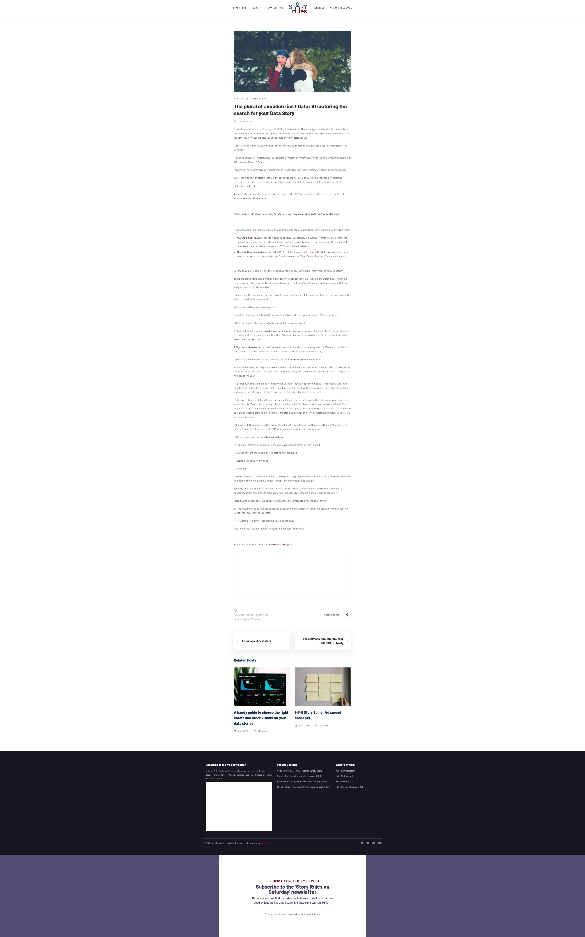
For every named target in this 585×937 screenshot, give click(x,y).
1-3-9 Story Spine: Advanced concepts (318, 715)
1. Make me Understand (251, 98)
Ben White (274, 544)
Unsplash (288, 544)
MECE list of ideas (243, 614)
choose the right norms (321, 252)
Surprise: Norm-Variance (247, 618)
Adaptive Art (266, 843)
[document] (292, 896)
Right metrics (261, 614)
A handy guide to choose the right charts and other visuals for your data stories (261, 717)
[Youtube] (380, 843)
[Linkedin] (362, 843)
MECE (257, 237)
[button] (292, 857)
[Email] (373, 843)
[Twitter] (367, 843)
